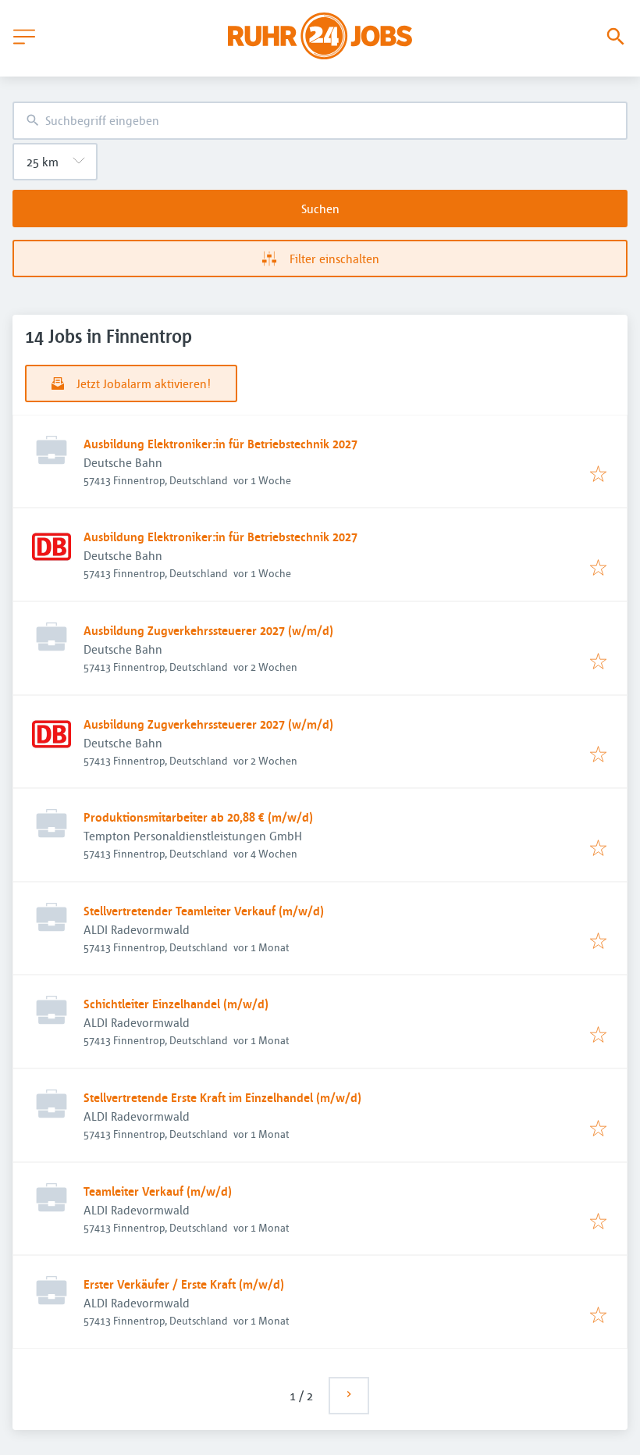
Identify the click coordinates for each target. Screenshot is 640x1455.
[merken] (598, 475)
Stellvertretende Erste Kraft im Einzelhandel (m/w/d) (222, 1097)
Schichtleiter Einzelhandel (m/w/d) (176, 1003)
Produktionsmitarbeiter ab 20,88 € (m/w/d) (198, 817)
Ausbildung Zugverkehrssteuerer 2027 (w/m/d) (208, 630)
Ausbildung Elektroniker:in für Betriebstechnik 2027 (220, 443)
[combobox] (320, 121)
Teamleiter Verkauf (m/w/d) (158, 1191)
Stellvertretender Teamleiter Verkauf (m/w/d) (204, 910)
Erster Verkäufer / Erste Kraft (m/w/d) (184, 1284)
